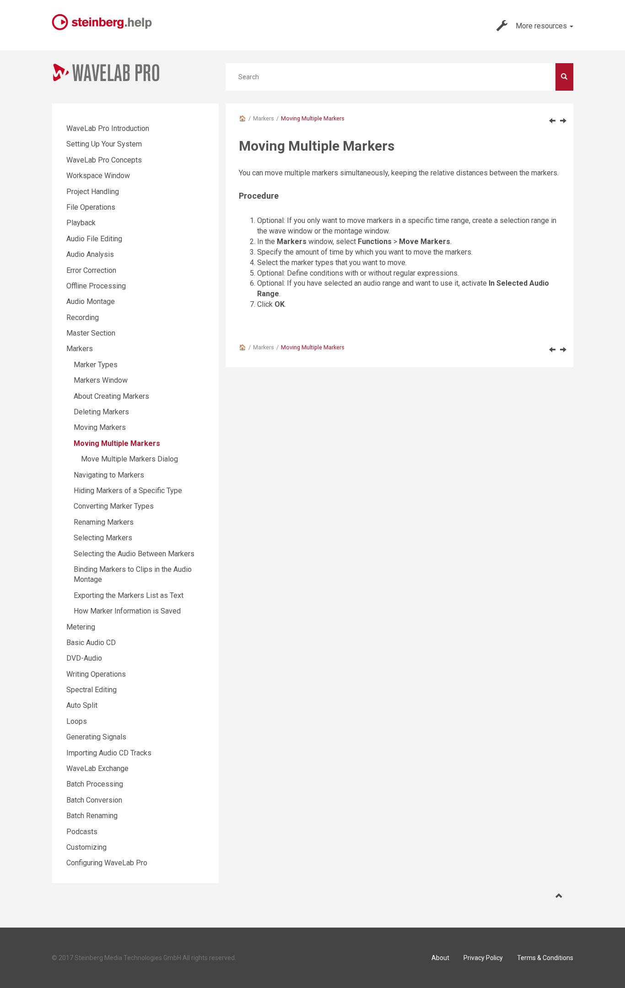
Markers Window (101, 380)
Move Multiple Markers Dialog (129, 459)
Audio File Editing (94, 238)
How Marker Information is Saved (127, 611)
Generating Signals (96, 737)
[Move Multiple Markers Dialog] (563, 120)
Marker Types (96, 364)
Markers (263, 118)
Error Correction (91, 270)
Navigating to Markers (109, 475)
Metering (80, 627)
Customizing (86, 847)
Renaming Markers (104, 522)
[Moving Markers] (552, 120)
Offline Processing (96, 286)
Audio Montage (90, 301)
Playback (81, 222)
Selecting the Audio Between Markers (134, 553)
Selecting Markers (103, 537)
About (440, 957)
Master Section (90, 333)
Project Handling (92, 191)
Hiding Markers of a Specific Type (128, 490)
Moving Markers (100, 427)
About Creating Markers (111, 396)
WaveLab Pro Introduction (107, 128)
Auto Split (81, 705)
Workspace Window (98, 175)
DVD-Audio (84, 658)
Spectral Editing (91, 689)
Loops (76, 721)
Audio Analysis (90, 254)
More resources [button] (542, 26)
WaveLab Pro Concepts (104, 160)
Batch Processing (94, 784)
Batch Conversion (94, 800)
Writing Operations (96, 674)
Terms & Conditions (545, 957)
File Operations (90, 207)
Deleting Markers (101, 411)
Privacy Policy (483, 957)
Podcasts (81, 831)
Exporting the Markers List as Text (128, 595)
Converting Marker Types (114, 506)
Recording (82, 317)
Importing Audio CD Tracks (108, 753)
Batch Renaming (92, 815)
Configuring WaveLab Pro (106, 862)
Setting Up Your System (104, 144)
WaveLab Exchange (97, 768)
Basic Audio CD (91, 642)
